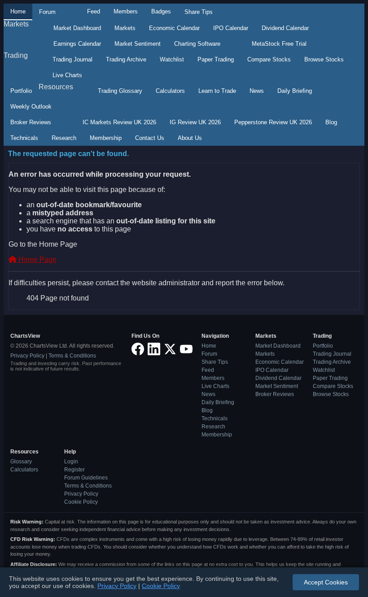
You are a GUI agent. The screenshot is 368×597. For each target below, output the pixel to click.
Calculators (170, 90)
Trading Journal (72, 59)
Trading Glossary (120, 90)
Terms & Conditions (72, 356)
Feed (93, 11)
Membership (106, 138)
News (257, 90)
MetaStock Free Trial (279, 43)
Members (126, 11)
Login (71, 461)
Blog (331, 122)
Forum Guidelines (86, 478)
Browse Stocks (324, 59)
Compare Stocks (269, 59)
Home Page (37, 259)
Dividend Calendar (285, 28)
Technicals (24, 138)
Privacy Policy (27, 356)
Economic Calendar (174, 28)
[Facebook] (137, 350)
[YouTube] (186, 350)
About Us (190, 138)
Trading (16, 55)
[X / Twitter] (170, 350)
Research (64, 138)
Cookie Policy (81, 502)
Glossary (21, 461)
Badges (161, 11)
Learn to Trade (217, 90)
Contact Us (149, 138)
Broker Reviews (30, 122)
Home (18, 11)
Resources (56, 87)
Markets (16, 24)
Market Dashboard (77, 28)
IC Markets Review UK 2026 (119, 122)
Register (74, 469)
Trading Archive (126, 59)
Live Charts (67, 75)
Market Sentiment (137, 43)
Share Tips (198, 12)
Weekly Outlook (31, 106)
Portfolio (21, 90)
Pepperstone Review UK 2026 (273, 122)
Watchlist (172, 59)
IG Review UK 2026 (195, 122)
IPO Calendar (230, 28)
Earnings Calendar (77, 43)
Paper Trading (215, 59)
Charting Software (197, 43)
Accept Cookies (326, 582)
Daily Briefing (294, 90)
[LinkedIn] (154, 350)
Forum (47, 12)
